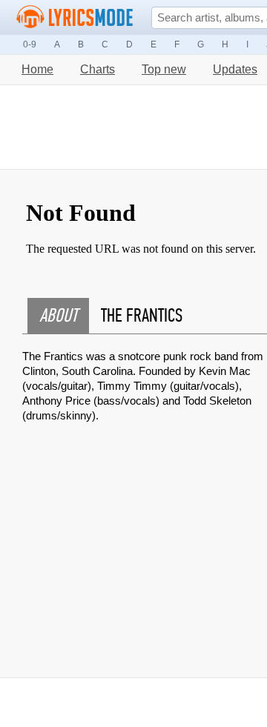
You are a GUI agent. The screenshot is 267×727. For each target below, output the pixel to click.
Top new (164, 69)
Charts (97, 69)
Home (37, 69)
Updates (235, 69)
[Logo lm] (75, 17)
